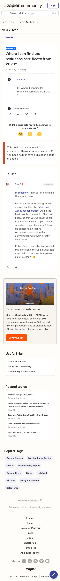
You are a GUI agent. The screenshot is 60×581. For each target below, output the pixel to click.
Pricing (30, 518)
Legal (35, 576)
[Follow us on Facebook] (24, 561)
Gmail (9, 465)
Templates (30, 547)
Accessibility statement (40, 507)
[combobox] (30, 13)
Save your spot (16, 338)
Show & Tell (14, 418)
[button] (53, 5)
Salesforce (12, 487)
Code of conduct (17, 361)
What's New (8, 29)
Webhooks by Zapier (39, 458)
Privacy (45, 576)
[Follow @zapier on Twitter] (41, 561)
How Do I (10, 37)
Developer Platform (30, 528)
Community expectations (21, 371)
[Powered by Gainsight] (30, 501)
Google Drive (13, 473)
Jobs (30, 537)
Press (30, 532)
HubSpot (42, 473)
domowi (21, 79)
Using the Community (19, 366)
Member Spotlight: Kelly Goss (20, 394)
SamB (18, 184)
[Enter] (4, 13)
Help (30, 523)
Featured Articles (16, 398)
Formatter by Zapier (29, 465)
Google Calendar (29, 480)
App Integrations (30, 552)
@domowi (23, 192)
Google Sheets (14, 458)
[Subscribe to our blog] (35, 561)
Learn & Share (26, 22)
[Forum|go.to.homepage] (23, 5)
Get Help (6, 22)
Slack (29, 473)
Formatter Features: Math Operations (23, 423)
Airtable (10, 480)
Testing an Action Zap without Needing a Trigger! (28, 415)
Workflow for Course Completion (22, 432)
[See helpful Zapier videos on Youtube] (47, 561)
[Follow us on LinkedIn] (30, 561)
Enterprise (30, 542)
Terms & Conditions (18, 507)
